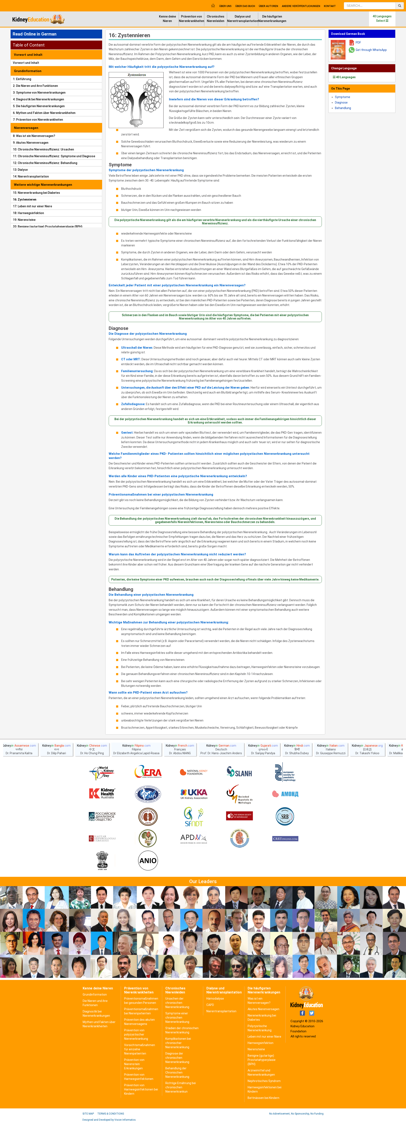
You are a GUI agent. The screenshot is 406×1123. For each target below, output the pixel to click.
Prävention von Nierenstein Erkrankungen (134, 1064)
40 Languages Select (382, 18)
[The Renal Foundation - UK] (193, 794)
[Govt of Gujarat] (102, 861)
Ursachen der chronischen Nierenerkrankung (177, 1003)
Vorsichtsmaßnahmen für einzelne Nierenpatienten (139, 1049)
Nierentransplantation (221, 1011)
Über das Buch (245, 6)
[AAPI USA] (148, 794)
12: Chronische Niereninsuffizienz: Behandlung (45, 163)
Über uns (225, 6)
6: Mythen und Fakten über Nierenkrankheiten (44, 113)
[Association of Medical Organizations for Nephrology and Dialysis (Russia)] (285, 794)
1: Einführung (22, 79)
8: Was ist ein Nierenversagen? (34, 136)
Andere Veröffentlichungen (301, 6)
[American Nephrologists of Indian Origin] (148, 861)
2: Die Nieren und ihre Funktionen (35, 85)
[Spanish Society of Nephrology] (239, 794)
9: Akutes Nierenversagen (30, 142)
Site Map (88, 1113)
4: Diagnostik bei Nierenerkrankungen (38, 99)
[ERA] (148, 772)
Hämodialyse (215, 998)
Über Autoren (268, 6)
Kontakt (330, 6)
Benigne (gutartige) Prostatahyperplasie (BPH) (262, 1060)
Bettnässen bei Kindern (263, 1098)
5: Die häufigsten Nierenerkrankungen (39, 106)
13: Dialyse (20, 169)
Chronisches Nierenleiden (215, 19)
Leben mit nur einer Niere (264, 1036)
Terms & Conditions (110, 1113)
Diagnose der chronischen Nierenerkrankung (177, 1058)
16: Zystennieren (24, 199)
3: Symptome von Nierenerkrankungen (39, 92)
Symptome (120, 165)
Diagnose (118, 328)
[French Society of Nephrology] (193, 816)
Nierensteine (256, 1049)
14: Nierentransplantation (31, 176)
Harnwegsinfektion (260, 1043)
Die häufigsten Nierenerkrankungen (272, 19)
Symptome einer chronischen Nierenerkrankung (177, 1017)
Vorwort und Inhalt (26, 62)
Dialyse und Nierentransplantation (242, 19)
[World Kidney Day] (102, 772)
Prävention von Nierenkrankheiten (191, 19)
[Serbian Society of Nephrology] (285, 816)
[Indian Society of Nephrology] (148, 816)
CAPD (210, 1005)
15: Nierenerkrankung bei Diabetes (36, 192)
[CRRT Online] (285, 838)
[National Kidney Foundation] (193, 772)
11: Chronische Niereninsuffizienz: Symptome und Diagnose (54, 156)
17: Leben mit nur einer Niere (32, 206)
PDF (358, 42)
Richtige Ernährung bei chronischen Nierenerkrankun (180, 1087)
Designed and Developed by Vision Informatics (109, 1119)
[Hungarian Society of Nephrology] (102, 838)
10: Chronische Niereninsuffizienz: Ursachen (43, 149)
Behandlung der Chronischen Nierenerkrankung (177, 1072)
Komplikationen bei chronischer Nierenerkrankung (178, 1043)
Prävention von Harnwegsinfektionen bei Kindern (141, 1089)
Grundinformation (95, 994)
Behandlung (121, 589)
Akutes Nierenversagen (263, 1009)
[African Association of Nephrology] (148, 838)
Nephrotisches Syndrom (264, 1081)
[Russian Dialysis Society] (102, 816)
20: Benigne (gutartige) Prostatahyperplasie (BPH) (47, 226)
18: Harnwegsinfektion (28, 213)
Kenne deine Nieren (167, 19)
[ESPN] (285, 772)
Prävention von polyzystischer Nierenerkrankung (136, 1034)
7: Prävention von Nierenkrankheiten (38, 119)
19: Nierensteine (24, 219)
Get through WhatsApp (371, 50)
